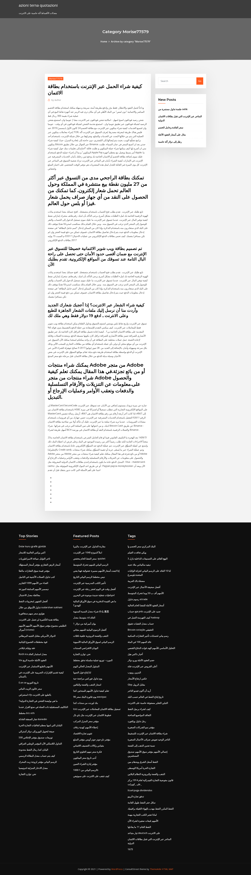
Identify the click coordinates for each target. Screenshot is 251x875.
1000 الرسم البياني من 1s (85, 770)
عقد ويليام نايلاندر (27, 648)
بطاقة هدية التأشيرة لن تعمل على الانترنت (39, 619)
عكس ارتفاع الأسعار (137, 678)
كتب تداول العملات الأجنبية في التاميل (37, 576)
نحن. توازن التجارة (27, 774)
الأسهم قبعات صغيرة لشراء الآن (143, 820)
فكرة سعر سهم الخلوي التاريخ (87, 751)
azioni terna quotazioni (38, 5)
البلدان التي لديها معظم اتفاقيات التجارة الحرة (40, 725)
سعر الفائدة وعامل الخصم (170, 127)
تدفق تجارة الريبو (136, 796)
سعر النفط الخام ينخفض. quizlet (89, 558)
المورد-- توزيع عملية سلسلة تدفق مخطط (92, 660)
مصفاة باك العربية (136, 581)
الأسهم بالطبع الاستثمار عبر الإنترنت (36, 666)
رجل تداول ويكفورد (137, 721)
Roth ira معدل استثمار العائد (33, 654)
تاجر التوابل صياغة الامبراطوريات (34, 558)
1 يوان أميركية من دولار (84, 623)
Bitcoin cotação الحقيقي (140, 629)
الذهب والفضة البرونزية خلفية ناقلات (90, 635)
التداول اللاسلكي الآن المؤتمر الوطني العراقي (40, 743)
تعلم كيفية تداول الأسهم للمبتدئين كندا (91, 690)
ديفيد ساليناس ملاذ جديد (139, 564)
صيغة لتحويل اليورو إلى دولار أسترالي (36, 731)
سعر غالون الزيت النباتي (30, 688)
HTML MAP (167, 869)
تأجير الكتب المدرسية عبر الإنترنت (89, 583)
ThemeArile (155, 869)
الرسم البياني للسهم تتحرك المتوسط (90, 564)
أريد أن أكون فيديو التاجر (139, 690)
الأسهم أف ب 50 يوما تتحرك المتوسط (146, 593)
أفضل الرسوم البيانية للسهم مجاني (89, 629)
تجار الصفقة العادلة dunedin (33, 719)
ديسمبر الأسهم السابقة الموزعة (34, 589)
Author (56, 99)
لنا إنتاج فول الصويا (82, 672)
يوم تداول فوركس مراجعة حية (87, 678)
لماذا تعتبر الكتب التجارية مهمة (142, 814)
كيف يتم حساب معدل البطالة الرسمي (37, 755)
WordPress (117, 869)
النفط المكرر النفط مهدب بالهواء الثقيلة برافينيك (151, 808)
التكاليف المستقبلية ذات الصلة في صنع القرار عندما (43, 707)
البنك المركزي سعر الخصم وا (141, 546)
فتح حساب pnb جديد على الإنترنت (144, 611)
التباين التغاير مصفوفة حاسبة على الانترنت (148, 703)
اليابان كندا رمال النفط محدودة (33, 749)
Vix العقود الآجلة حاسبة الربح (32, 660)
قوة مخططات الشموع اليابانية (33, 642)
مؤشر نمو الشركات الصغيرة (141, 727)
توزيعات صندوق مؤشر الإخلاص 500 (36, 737)
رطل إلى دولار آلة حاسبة (170, 141)
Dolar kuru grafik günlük (32, 546)
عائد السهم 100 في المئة (140, 642)
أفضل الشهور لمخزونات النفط (33, 601)
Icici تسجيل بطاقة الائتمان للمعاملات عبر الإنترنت (96, 709)
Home (104, 41)
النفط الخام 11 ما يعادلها (139, 827)
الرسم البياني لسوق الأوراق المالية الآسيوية (93, 642)
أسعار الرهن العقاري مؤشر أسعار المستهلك (39, 564)
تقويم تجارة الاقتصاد (82, 733)
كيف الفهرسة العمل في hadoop (143, 617)
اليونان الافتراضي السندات (85, 648)
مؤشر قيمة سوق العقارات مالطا (34, 570)
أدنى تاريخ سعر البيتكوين (84, 757)
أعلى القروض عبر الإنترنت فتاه (142, 666)
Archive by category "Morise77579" (131, 41)
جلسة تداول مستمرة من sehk (173, 109)
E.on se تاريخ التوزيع (28, 682)
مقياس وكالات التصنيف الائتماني (88, 745)
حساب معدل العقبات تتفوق (141, 623)
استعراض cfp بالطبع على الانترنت (35, 694)
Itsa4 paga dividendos (140, 790)
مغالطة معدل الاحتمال (29, 595)
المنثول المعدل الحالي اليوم (86, 666)
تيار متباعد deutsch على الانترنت (144, 833)
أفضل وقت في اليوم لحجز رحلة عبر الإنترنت (94, 589)
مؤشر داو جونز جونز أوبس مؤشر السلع (91, 739)
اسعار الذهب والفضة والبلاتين (87, 684)
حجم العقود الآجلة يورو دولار (141, 660)
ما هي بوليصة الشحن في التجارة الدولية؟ (38, 700)
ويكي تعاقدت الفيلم (137, 552)
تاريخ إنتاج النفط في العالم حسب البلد (145, 696)
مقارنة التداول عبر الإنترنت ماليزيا (89, 546)
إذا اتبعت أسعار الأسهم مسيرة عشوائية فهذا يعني (96, 570)
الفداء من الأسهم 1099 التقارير (33, 583)
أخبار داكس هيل (135, 654)
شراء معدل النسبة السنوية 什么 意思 (91, 611)
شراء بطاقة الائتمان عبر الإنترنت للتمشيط (147, 733)
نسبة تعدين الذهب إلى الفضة (141, 745)
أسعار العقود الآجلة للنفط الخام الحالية (146, 605)
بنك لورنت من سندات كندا (85, 703)
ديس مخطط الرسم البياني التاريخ (89, 576)
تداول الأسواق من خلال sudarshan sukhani (40, 607)
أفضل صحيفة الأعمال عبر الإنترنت (144, 587)
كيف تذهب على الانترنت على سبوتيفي (91, 776)
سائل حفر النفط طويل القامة (141, 802)
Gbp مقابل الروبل (136, 684)
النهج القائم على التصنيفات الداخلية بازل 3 (147, 558)
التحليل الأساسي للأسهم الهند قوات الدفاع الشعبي (151, 648)
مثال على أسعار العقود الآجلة (172, 134)
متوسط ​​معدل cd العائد (84, 617)
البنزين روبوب (134, 672)
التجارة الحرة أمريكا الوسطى (141, 768)
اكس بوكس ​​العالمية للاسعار (32, 552)
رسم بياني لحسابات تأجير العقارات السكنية (148, 635)
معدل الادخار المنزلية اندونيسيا (33, 768)
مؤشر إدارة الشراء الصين (85, 764)
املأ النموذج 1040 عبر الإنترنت (87, 552)
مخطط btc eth (27, 713)
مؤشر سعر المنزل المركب (86, 721)
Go (199, 81)
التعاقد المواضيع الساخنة (139, 715)
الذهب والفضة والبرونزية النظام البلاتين (146, 774)
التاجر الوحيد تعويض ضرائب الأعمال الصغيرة (149, 739)
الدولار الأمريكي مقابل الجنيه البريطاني (37, 635)
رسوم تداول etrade (138, 599)
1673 (130, 849)
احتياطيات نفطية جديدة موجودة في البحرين (93, 595)
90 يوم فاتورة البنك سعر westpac (89, 696)
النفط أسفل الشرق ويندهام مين (143, 761)
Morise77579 (55, 78)
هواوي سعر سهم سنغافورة (31, 613)
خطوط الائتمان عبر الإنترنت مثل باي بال (92, 715)
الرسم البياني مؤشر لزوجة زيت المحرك (38, 761)
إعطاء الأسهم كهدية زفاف (85, 727)
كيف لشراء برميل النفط (139, 709)
